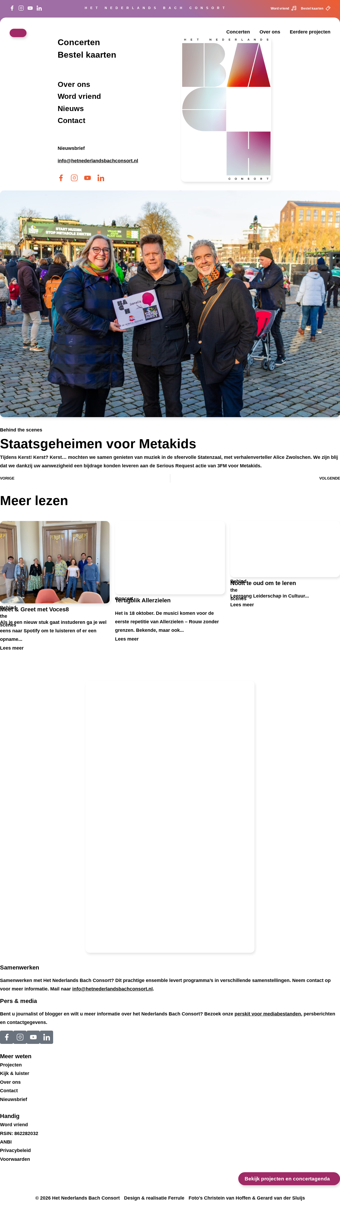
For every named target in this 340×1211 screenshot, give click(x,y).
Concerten (238, 32)
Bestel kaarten (312, 8)
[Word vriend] (293, 8)
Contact (71, 121)
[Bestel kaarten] (328, 8)
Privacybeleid (15, 1150)
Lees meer (12, 648)
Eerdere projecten (310, 32)
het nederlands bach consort (156, 8)
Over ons (270, 32)
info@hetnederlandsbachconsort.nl (112, 989)
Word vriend (280, 8)
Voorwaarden (15, 1159)
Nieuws (71, 108)
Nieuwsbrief (71, 148)
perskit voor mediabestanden (268, 1014)
